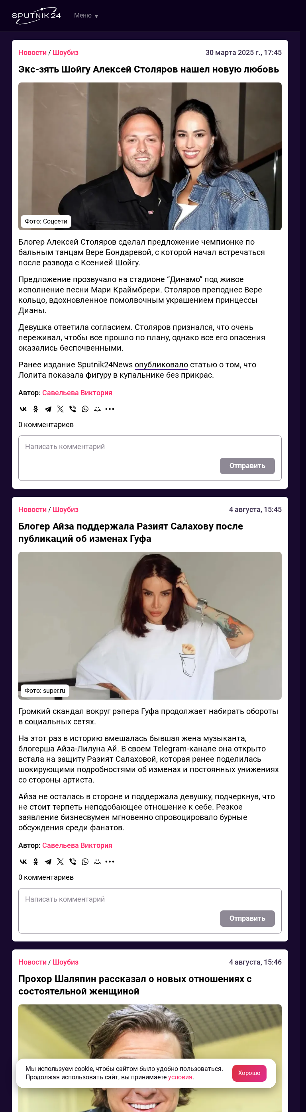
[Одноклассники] (36, 409)
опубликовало (161, 364)
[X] (60, 409)
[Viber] (73, 409)
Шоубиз (65, 52)
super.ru (54, 690)
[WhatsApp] (85, 409)
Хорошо (249, 1073)
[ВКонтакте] (23, 409)
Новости (33, 52)
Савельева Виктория (77, 392)
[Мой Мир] (97, 409)
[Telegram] (48, 409)
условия (180, 1077)
